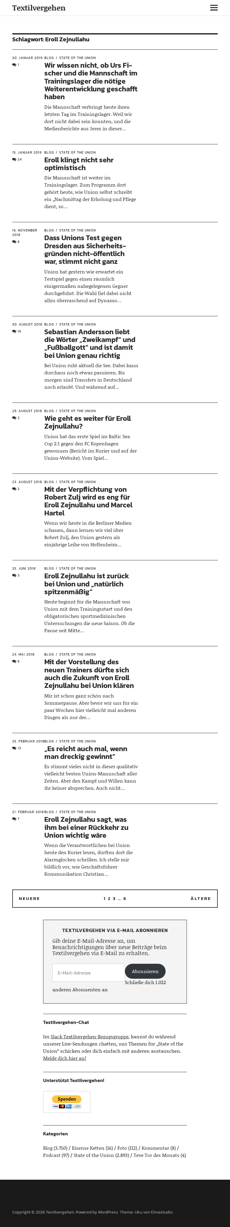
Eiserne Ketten (88, 1147)
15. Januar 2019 (27, 152)
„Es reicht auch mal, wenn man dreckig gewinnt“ (85, 752)
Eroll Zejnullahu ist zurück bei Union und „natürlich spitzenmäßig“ (86, 584)
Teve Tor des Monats (156, 1155)
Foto (122, 1147)
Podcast (51, 1155)
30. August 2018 (27, 324)
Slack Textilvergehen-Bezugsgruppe (89, 1036)
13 (19, 748)
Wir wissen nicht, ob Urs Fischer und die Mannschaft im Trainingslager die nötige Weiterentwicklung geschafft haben (90, 81)
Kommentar (155, 1147)
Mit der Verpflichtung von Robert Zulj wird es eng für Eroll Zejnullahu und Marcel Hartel (88, 501)
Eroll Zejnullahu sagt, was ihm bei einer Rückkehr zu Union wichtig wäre (86, 827)
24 (20, 159)
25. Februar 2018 (28, 741)
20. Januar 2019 (27, 57)
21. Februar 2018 (28, 812)
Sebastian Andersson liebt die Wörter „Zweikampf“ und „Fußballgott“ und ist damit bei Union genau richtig (89, 343)
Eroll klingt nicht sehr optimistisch (79, 164)
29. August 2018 (27, 411)
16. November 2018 (24, 232)
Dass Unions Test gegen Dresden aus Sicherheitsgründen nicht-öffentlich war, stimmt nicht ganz (85, 249)
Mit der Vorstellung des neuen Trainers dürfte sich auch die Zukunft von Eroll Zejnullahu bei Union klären (89, 673)
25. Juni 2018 (24, 568)
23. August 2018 (27, 481)
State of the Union (77, 57)
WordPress (108, 1212)
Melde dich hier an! (64, 1057)
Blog (49, 57)
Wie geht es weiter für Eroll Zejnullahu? (87, 422)
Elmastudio (161, 1212)
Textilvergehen (39, 7)
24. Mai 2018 (23, 654)
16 (19, 331)
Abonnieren (145, 971)
